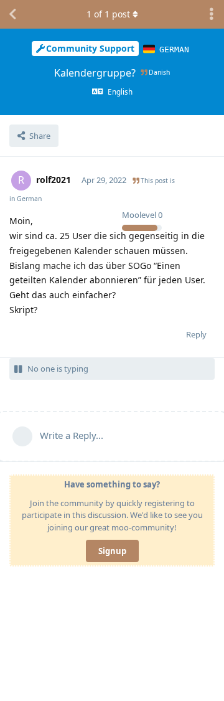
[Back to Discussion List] (12, 14)
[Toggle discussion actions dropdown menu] (211, 14)
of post (108, 14)
